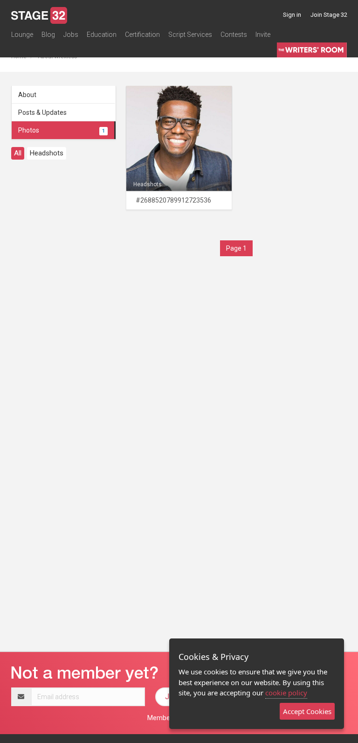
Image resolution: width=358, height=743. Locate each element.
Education (102, 34)
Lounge (22, 34)
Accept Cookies (307, 711)
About (27, 94)
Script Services (190, 34)
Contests (233, 34)
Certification (142, 34)
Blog (48, 34)
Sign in (292, 14)
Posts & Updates (42, 112)
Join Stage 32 (328, 14)
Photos (61, 130)
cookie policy (286, 692)
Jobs (70, 34)
